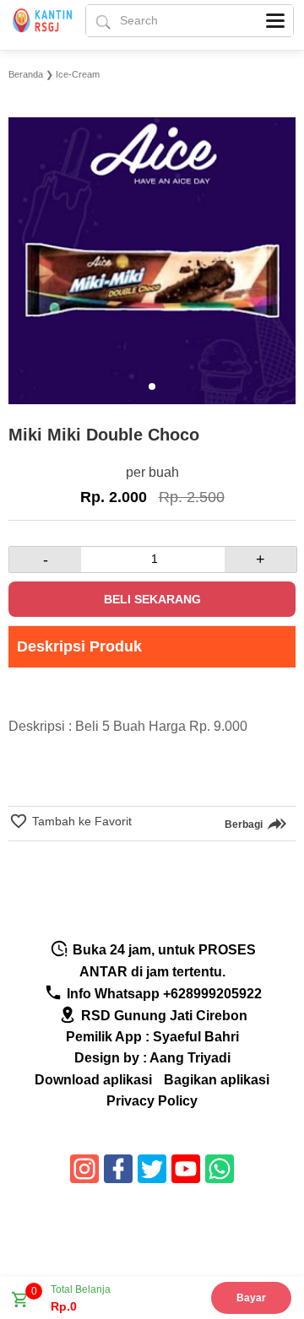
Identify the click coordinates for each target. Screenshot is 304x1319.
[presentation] (23, 246)
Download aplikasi (93, 1080)
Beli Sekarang (152, 599)
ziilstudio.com (159, 1251)
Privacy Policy (152, 1101)
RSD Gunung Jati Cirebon (162, 1015)
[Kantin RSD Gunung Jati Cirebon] (45, 24)
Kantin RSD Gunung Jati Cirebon (155, 1235)
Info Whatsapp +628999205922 (162, 994)
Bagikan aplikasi (216, 1080)
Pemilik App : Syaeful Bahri (152, 1037)
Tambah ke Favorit (80, 821)
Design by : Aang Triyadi (152, 1058)
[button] (152, 386)
